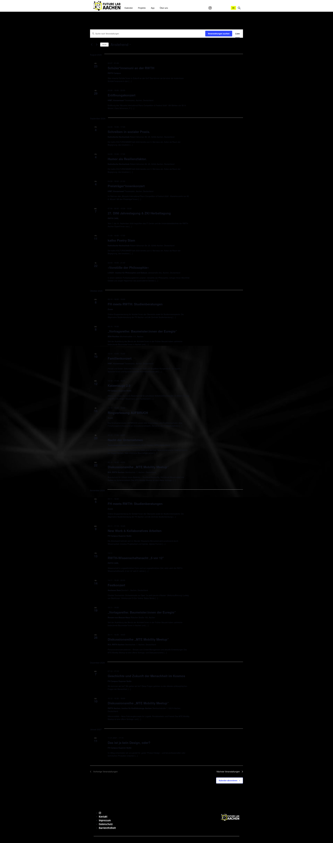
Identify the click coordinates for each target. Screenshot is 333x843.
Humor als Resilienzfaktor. (127, 159)
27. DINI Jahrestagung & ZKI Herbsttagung (139, 213)
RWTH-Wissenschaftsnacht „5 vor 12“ (136, 558)
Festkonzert (116, 585)
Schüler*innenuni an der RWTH (131, 68)
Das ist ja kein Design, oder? (129, 742)
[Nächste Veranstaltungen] (96, 44)
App (153, 8)
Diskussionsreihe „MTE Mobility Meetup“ (138, 467)
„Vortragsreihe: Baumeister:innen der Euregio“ (142, 331)
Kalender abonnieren (228, 780)
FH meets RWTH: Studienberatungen (135, 304)
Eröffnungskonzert (121, 95)
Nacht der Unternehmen (125, 440)
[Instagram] (210, 8)
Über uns (164, 8)
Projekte (142, 8)
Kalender (129, 8)
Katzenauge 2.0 (119, 385)
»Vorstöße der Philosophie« (128, 267)
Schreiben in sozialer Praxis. (129, 131)
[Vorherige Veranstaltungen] (91, 44)
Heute (104, 44)
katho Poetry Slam (121, 240)
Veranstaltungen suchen (219, 33)
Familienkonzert (120, 358)
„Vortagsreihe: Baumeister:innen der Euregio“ (142, 612)
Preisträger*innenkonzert (126, 186)
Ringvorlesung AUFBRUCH (128, 412)
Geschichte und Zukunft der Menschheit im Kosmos (146, 676)
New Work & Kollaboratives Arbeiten (135, 530)
